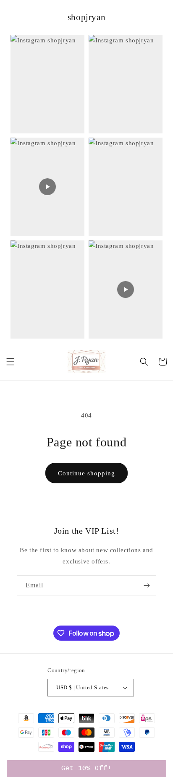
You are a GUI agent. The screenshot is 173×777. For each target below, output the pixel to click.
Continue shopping (86, 473)
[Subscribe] (146, 585)
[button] (10, 361)
